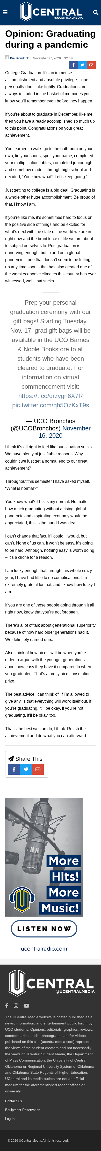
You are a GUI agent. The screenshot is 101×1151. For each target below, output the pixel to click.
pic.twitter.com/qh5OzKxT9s (50, 405)
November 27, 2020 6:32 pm (53, 58)
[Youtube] (27, 1006)
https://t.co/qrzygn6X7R (50, 395)
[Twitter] (82, 65)
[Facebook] (73, 65)
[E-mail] (91, 65)
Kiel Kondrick (19, 58)
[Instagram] (16, 1006)
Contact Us (13, 1101)
